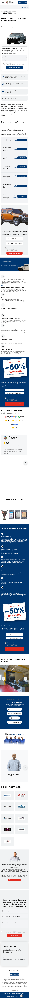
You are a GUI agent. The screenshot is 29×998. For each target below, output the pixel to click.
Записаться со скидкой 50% (14, 404)
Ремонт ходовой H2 (8, 12)
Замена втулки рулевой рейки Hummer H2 (6, 166)
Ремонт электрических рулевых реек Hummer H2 (6, 196)
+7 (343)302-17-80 (23, 7)
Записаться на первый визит (14, 649)
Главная (3, 11)
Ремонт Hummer (11, 11)
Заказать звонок (23, 2)
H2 (19, 11)
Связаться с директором (14, 879)
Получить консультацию (14, 67)
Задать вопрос (14, 935)
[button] (25, 463)
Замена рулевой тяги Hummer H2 (8, 157)
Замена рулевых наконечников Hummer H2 (7, 149)
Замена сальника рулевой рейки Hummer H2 (7, 186)
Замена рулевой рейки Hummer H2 (7, 139)
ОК (21, 996)
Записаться (22, 140)
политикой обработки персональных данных (14, 64)
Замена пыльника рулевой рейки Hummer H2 (7, 176)
